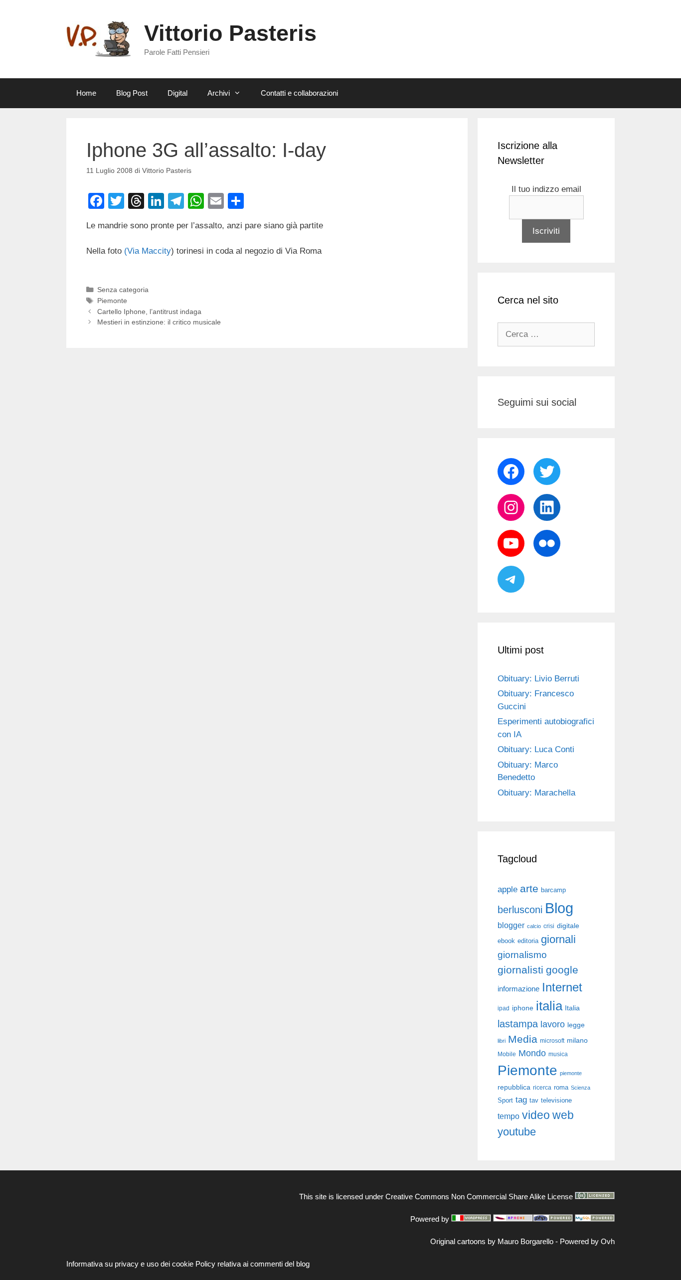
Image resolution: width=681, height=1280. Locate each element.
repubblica (514, 1087)
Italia (572, 1008)
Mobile (507, 1054)
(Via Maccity (147, 251)
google (562, 970)
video (536, 1115)
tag (521, 1100)
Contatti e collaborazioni (299, 93)
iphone (522, 1008)
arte (529, 889)
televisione (556, 1100)
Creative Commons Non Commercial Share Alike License (479, 1196)
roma (561, 1087)
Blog (559, 908)
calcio (534, 926)
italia (549, 1005)
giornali (558, 939)
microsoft (552, 1041)
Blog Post (132, 93)
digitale (568, 926)
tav (533, 1100)
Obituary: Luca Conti (536, 749)
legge (576, 1025)
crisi (548, 926)
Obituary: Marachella (536, 793)
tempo (508, 1116)
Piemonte (112, 301)
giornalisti (520, 970)
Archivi (218, 93)
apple (507, 889)
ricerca (542, 1087)
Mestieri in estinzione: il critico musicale (159, 322)
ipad (504, 1008)
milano (577, 1040)
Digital (177, 93)
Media (522, 1039)
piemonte (571, 1073)
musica (558, 1054)
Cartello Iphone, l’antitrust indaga (149, 312)
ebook (506, 941)
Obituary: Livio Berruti (538, 678)
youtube (517, 1131)
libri (502, 1041)
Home (86, 93)
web (563, 1115)
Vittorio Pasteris (230, 33)
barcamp (553, 890)
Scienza (580, 1088)
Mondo (532, 1053)
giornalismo (522, 955)
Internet (562, 987)
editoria (527, 941)
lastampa (518, 1023)
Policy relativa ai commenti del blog (252, 1264)
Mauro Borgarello (525, 1241)
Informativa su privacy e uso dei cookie (129, 1264)
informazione (518, 989)
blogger (511, 925)
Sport (505, 1100)
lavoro (552, 1024)
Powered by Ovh (587, 1241)
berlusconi (520, 909)
